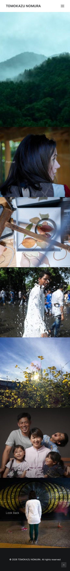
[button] (62, 6)
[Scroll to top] (63, 564)
